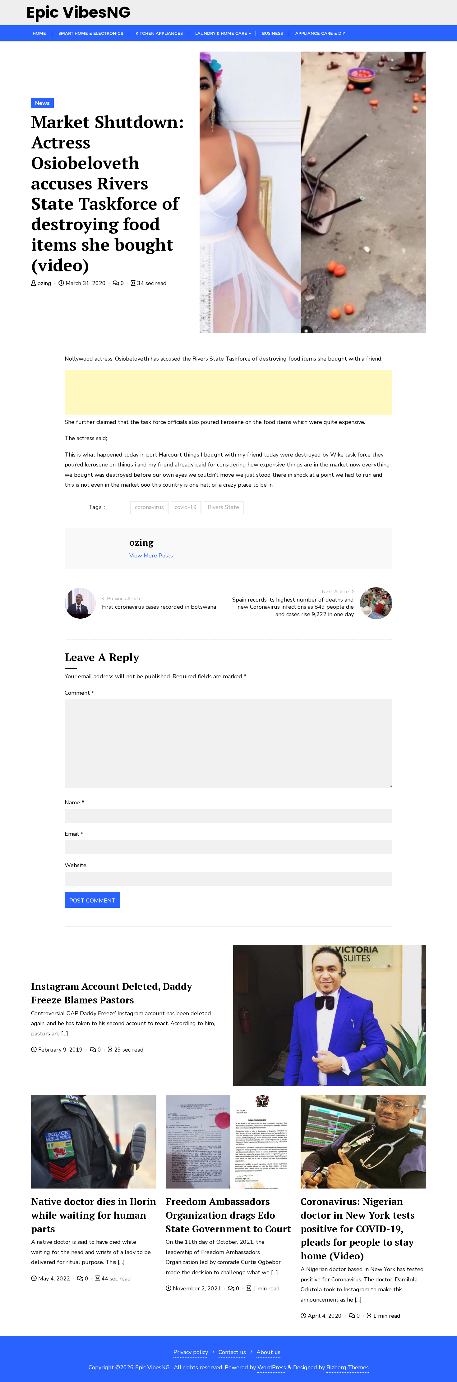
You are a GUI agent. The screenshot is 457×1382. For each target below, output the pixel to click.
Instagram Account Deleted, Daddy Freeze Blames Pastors (111, 993)
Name (74, 802)
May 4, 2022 (54, 1278)
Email (74, 834)
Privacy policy (190, 1352)
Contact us (232, 1352)
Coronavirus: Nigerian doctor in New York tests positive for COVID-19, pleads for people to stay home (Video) (358, 1228)
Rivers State (223, 507)
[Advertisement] (228, 392)
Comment (79, 693)
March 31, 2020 (85, 283)
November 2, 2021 (197, 1288)
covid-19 (186, 507)
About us (268, 1352)
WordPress (271, 1367)
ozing (44, 283)
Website (75, 865)
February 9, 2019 (60, 1049)
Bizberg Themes (347, 1367)
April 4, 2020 (324, 1316)
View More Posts (151, 555)
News (42, 103)
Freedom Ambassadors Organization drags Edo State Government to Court (228, 1215)
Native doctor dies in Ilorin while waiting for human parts (93, 1215)
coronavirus (149, 507)
